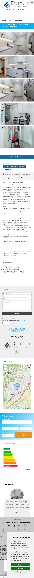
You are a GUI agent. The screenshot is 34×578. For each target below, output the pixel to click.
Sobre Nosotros (6, 558)
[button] (5, 366)
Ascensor (6, 266)
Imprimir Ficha (19, 177)
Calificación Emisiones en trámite (13, 273)
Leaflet (14, 408)
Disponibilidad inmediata (11, 269)
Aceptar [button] (20, 564)
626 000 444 (20, 9)
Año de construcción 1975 (11, 268)
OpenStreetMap (21, 408)
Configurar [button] (20, 572)
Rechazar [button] (20, 568)
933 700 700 (12, 9)
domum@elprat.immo (6, 550)
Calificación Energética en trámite (14, 271)
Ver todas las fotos (17, 157)
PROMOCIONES (17, 519)
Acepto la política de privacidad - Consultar (14, 318)
